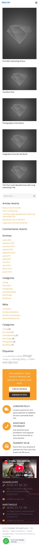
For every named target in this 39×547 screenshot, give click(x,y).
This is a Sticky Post (10, 211)
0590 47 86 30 (17, 485)
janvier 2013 (7, 272)
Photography (7, 289)
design (27, 356)
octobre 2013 (7, 249)
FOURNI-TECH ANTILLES (18, 528)
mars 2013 (6, 265)
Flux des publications (10, 312)
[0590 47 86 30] (4, 485)
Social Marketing (9, 292)
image (5, 359)
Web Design (7, 295)
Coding (5, 282)
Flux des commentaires (11, 315)
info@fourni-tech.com (15, 499)
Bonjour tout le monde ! (11, 208)
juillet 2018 (6, 240)
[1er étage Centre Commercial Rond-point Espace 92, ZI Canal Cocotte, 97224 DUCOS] (4, 514)
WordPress (6, 298)
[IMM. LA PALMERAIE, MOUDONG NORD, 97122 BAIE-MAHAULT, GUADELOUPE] (4, 492)
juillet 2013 (6, 259)
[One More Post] (19, 78)
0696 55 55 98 (17, 507)
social (27, 359)
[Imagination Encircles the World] (19, 140)
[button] (36, 3)
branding (4, 356)
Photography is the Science (13, 123)
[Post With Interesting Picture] (19, 33)
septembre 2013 (8, 253)
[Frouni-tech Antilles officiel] (6, 3)
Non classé (6, 285)
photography (18, 359)
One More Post (8, 92)
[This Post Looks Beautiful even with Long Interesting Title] (19, 171)
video (32, 359)
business (12, 356)
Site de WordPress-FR (10, 318)
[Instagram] (9, 542)
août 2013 (6, 256)
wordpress (10, 362)
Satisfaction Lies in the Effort (13, 219)
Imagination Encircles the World (14, 154)
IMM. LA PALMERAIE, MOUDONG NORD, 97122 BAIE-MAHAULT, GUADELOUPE (19, 491)
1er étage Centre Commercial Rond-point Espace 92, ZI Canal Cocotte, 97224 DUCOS (21, 514)
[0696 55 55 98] (4, 507)
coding (19, 356)
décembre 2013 (8, 243)
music (10, 359)
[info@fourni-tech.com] (4, 499)
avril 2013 (6, 262)
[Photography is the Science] (19, 109)
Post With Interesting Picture (13, 61)
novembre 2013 (8, 246)
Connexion (6, 309)
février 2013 (7, 268)
